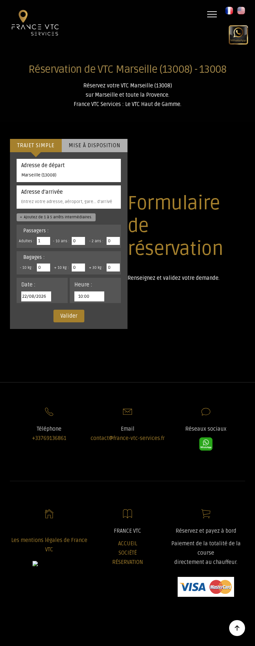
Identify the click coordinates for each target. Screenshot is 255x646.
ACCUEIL (127, 543)
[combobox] (68, 175)
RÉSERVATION (127, 562)
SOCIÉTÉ (128, 553)
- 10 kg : (27, 268)
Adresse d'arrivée (42, 192)
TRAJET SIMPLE (35, 145)
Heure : (83, 284)
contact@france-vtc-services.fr (128, 438)
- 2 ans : (96, 241)
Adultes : (26, 241)
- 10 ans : (61, 241)
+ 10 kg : (61, 268)
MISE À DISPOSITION (95, 145)
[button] (226, 14)
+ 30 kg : (96, 268)
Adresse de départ (43, 165)
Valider (68, 316)
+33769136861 (49, 438)
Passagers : (36, 231)
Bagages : (34, 257)
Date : (28, 284)
